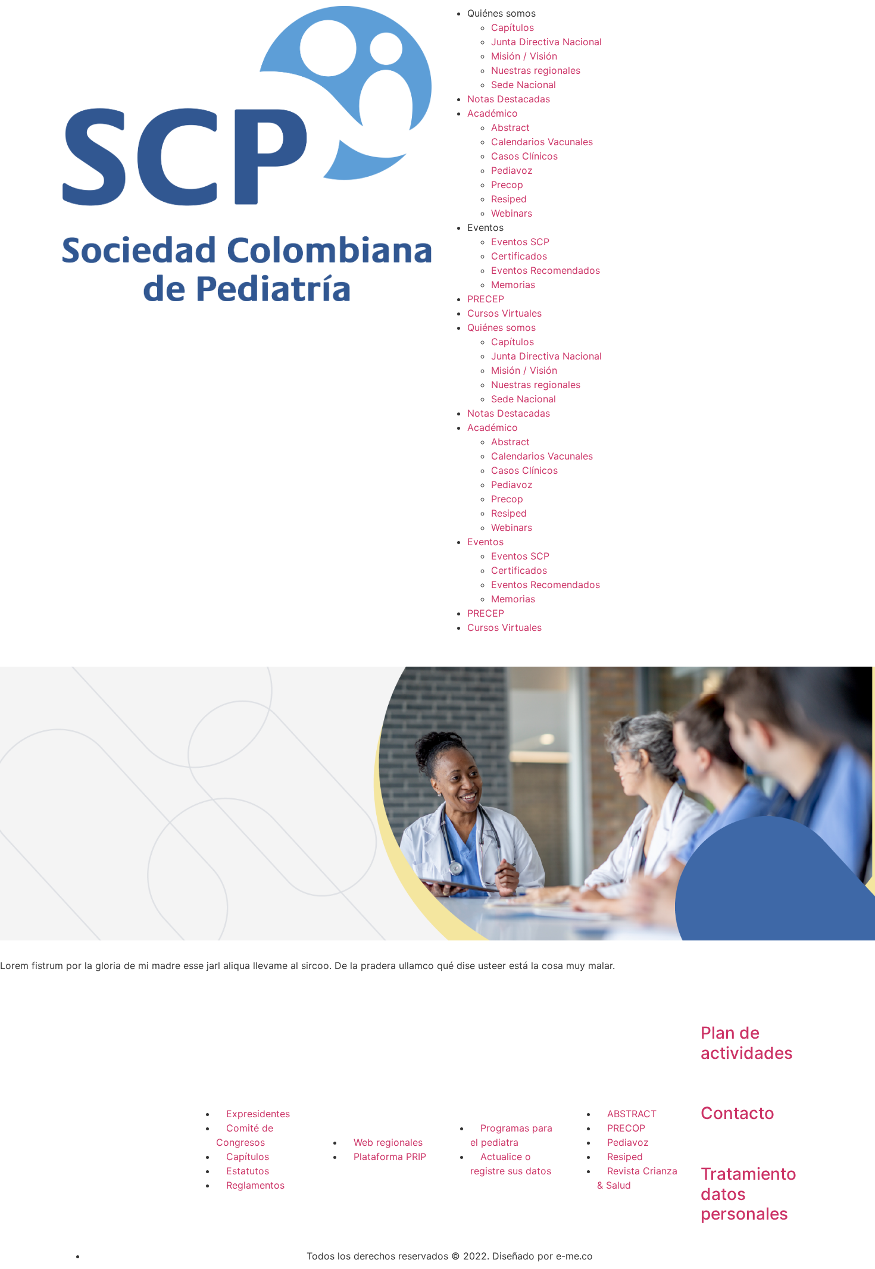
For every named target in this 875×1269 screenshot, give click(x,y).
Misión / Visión (524, 56)
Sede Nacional (523, 84)
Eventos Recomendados (545, 270)
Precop (507, 184)
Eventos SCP (520, 242)
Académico (492, 113)
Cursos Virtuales (504, 313)
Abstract (510, 127)
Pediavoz (512, 170)
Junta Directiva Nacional (546, 42)
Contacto (737, 1113)
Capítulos (512, 27)
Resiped (509, 199)
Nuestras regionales (535, 70)
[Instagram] (113, 1136)
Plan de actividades (747, 1043)
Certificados (519, 256)
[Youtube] (80, 1169)
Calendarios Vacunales (542, 142)
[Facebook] (80, 1136)
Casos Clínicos (524, 156)
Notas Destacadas (508, 99)
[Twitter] (146, 1136)
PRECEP (485, 299)
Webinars (511, 213)
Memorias (513, 284)
